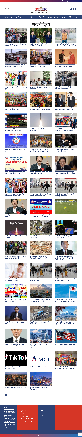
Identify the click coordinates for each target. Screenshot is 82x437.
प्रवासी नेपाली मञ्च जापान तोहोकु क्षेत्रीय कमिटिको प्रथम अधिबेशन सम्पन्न (14, 195)
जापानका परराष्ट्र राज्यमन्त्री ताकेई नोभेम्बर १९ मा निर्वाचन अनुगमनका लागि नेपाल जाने (65, 109)
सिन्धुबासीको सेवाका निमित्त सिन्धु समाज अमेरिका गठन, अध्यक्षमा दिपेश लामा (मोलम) (65, 45)
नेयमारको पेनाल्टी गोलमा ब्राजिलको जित (64, 215)
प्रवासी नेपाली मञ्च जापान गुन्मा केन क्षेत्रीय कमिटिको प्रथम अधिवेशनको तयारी (15, 173)
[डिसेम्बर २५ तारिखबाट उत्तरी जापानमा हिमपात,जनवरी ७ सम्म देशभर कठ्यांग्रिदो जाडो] (66, 313)
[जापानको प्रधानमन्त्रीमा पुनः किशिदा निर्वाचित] (16, 379)
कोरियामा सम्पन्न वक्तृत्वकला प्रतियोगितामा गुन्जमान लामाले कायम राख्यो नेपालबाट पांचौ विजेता (65, 66)
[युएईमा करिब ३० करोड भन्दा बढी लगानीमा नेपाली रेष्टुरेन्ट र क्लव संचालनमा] (41, 56)
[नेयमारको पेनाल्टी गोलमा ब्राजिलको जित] (66, 206)
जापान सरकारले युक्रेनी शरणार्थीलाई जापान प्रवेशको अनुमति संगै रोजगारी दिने (15, 257)
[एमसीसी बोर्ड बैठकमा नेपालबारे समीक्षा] (41, 358)
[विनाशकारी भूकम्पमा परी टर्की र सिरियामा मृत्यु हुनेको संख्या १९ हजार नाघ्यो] (66, 78)
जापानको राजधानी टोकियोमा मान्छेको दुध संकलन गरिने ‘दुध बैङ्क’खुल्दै (15, 280)
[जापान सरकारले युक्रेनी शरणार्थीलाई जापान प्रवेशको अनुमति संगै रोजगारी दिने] (16, 248)
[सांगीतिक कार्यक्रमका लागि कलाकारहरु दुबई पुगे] (16, 78)
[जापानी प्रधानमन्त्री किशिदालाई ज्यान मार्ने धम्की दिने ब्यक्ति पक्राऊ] (66, 141)
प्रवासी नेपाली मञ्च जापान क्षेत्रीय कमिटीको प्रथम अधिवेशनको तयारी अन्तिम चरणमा (40, 216)
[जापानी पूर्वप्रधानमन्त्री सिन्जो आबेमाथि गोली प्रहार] (16, 206)
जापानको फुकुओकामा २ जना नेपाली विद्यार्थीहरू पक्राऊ (38, 388)
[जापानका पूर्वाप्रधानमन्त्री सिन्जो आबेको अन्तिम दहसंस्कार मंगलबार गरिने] (41, 163)
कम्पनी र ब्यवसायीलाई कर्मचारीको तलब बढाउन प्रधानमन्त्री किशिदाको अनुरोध (14, 345)
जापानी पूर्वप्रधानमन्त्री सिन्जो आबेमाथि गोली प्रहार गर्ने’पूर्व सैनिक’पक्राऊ (65, 195)
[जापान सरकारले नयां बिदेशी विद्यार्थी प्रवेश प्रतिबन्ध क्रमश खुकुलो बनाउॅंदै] (41, 291)
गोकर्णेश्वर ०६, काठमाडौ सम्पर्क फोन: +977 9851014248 (27, 417)
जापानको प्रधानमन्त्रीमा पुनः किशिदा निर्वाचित (16, 388)
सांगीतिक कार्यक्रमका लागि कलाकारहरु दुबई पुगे (16, 88)
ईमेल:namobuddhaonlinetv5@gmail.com (28, 421)
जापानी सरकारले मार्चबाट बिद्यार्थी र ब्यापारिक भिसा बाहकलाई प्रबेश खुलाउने (65, 280)
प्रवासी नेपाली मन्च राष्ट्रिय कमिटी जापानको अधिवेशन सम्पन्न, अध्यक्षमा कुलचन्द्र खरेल (65, 129)
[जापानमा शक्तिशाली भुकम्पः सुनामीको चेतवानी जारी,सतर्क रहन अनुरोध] (66, 227)
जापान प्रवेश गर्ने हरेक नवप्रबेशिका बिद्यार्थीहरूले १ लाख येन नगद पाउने (38, 257)
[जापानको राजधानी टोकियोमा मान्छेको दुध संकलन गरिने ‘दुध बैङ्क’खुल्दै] (16, 270)
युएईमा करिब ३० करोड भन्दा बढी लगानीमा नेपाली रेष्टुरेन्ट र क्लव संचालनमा (40, 66)
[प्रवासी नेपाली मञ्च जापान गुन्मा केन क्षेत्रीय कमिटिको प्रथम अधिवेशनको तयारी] (16, 163)
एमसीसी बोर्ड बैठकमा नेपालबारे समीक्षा (39, 367)
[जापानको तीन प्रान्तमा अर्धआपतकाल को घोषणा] (16, 313)
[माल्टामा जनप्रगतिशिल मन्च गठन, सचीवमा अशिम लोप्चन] (41, 78)
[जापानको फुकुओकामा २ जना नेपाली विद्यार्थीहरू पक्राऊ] (41, 379)
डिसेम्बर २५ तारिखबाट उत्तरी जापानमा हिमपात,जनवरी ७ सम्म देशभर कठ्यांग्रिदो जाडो (64, 323)
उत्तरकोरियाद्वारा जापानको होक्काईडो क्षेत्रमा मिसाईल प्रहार (40, 129)
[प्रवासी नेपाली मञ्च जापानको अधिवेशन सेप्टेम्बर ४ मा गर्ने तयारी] (16, 141)
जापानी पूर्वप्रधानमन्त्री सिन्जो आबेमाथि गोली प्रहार (15, 216)
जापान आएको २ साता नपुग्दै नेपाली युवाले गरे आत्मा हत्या (16, 237)
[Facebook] (71, 9)
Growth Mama (65, 435)
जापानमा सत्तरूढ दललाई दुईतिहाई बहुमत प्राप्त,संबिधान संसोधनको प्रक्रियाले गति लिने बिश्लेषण (65, 173)
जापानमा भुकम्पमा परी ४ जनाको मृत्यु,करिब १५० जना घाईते (40, 237)
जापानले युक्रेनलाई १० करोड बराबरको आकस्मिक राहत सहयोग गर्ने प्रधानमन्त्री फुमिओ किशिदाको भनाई (64, 258)
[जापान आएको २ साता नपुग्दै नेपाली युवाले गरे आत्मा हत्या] (16, 227)
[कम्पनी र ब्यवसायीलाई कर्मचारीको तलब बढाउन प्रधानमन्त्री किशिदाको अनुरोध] (16, 336)
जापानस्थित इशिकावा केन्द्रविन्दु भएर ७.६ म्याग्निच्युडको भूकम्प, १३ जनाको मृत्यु (15, 66)
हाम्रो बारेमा (43, 415)
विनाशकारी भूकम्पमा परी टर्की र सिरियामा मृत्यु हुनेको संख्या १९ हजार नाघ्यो (66, 88)
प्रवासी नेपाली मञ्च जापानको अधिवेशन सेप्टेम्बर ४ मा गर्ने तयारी (16, 150)
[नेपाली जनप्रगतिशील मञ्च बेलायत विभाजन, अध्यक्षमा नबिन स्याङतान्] (41, 35)
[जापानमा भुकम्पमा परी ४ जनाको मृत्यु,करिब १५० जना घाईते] (41, 227)
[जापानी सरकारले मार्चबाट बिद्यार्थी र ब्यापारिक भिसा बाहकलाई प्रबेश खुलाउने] (66, 270)
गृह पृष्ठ (42, 413)
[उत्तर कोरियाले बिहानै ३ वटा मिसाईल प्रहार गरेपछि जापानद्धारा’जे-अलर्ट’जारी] (16, 120)
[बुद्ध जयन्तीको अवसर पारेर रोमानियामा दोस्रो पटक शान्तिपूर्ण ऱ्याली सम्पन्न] (16, 35)
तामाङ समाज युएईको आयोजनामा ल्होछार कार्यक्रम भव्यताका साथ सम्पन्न (15, 109)
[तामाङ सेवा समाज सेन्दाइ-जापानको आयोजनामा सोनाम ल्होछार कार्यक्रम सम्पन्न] (41, 99)
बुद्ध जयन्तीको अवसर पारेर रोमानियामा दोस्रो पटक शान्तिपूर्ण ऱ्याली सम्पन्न (15, 45)
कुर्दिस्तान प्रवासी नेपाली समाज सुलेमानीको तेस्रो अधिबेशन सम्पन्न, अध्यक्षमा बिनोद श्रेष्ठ (65, 368)
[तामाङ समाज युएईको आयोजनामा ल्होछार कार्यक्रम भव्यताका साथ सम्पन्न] (16, 99)
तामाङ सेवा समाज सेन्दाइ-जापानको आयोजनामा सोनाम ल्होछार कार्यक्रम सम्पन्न (40, 109)
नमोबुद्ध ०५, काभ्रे (24, 413)
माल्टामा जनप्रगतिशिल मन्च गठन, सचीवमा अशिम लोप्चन (40, 88)
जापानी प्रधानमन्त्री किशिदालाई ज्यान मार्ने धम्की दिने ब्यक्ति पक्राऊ (64, 150)
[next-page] (11, 395)
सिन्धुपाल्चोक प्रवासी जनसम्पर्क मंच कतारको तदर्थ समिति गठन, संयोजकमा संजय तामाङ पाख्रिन (40, 151)
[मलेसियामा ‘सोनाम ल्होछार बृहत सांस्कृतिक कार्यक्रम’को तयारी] (16, 291)
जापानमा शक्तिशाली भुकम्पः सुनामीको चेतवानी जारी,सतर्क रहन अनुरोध (65, 237)
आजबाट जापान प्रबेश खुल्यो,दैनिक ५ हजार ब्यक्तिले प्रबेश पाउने (40, 280)
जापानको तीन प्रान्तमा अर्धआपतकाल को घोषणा (14, 323)
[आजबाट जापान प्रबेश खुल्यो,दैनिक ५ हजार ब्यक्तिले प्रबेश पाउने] (41, 270)
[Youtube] (75, 9)
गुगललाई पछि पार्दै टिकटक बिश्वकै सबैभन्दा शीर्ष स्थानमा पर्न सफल (15, 368)
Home (39, 21)
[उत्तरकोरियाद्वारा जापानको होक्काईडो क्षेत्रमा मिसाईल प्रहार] (41, 120)
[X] (73, 9)
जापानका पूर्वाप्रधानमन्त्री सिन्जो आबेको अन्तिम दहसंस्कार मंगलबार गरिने (41, 173)
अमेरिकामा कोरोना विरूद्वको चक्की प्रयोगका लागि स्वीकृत (65, 345)
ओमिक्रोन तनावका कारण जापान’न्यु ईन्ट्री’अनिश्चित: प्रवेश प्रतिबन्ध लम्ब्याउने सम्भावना (39, 346)
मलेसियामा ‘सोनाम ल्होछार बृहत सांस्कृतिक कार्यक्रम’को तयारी (15, 300)
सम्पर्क (42, 417)
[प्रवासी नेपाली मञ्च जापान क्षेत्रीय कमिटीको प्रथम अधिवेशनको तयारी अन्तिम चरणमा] (41, 206)
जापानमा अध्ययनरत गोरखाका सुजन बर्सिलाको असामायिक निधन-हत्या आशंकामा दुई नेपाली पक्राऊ (65, 301)
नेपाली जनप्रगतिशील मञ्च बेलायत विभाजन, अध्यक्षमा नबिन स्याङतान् (40, 45)
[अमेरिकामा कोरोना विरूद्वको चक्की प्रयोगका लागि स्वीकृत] (66, 336)
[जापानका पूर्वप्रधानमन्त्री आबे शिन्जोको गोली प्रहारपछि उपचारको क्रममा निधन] (41, 185)
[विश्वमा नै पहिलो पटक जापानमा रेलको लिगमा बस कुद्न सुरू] (41, 313)
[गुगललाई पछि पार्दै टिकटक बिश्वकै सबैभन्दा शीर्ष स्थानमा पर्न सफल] (16, 358)
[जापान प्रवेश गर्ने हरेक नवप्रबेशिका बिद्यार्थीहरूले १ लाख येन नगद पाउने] (41, 248)
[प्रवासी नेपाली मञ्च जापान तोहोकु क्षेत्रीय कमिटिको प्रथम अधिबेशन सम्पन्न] (16, 185)
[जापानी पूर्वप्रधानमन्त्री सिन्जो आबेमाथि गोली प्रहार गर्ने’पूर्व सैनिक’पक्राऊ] (66, 185)
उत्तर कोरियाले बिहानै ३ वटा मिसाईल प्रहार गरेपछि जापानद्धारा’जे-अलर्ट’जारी (15, 129)
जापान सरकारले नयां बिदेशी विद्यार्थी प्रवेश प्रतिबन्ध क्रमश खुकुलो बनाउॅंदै (40, 300)
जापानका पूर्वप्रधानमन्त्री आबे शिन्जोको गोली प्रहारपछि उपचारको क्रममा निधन (40, 195)
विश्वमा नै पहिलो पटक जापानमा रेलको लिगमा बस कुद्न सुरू (40, 323)
